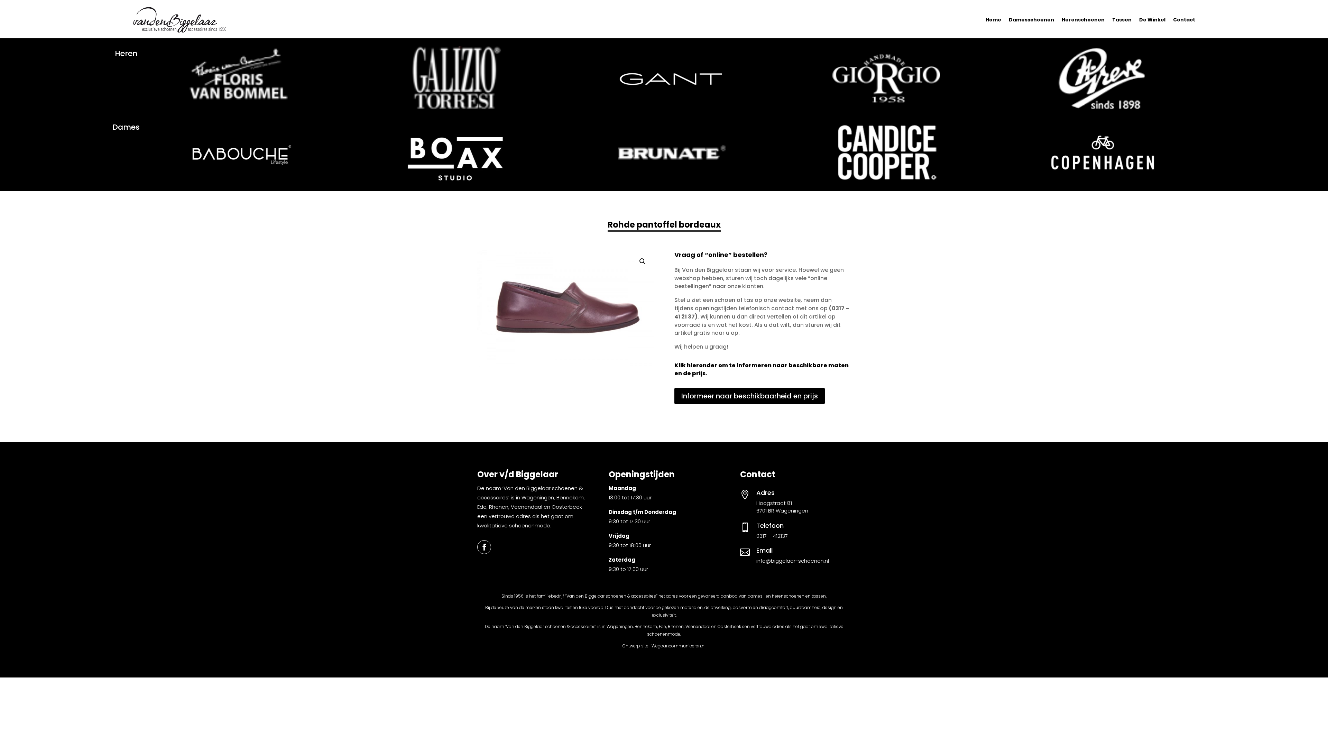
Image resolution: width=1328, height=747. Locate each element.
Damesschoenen (1031, 19)
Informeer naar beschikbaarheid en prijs (749, 396)
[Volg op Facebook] (484, 547)
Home (993, 19)
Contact (1184, 19)
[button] (642, 261)
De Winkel (1152, 19)
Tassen (1122, 19)
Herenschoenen (1083, 19)
